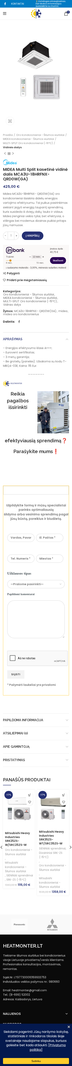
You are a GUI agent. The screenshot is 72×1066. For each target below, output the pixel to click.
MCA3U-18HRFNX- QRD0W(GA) (35, 311)
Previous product (5, 154)
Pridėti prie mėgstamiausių (27, 280)
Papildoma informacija (23, 720)
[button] (29, 795)
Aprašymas (12, 339)
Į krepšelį (32, 236)
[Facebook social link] (5, 3)
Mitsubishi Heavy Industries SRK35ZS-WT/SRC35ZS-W (51, 837)
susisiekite (41, 6)
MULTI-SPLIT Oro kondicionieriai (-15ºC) (28, 143)
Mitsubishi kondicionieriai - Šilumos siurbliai (15, 867)
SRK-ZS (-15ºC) (16, 880)
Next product (13, 154)
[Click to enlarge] (10, 121)
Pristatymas (14, 760)
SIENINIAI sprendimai (19, 875)
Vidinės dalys (12, 147)
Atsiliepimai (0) (15, 733)
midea (62, 311)
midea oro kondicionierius (21, 314)
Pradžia (8, 135)
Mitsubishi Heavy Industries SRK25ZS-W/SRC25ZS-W (17, 839)
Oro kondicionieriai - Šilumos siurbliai (40, 135)
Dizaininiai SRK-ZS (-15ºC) (50, 855)
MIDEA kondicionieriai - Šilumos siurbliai (28, 139)
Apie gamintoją (16, 747)
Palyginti (13, 273)
